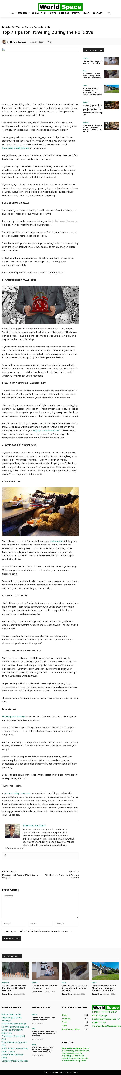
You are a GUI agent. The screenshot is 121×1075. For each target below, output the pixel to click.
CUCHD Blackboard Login (13, 1023)
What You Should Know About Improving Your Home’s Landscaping (92, 91)
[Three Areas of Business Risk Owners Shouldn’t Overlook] (15, 971)
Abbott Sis (6, 1033)
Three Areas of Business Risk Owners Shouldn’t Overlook (14, 988)
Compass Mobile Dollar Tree (14, 1061)
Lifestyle (6, 27)
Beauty (85, 102)
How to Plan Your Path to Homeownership (93, 62)
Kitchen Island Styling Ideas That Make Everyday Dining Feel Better (92, 128)
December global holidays (15, 148)
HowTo (85, 58)
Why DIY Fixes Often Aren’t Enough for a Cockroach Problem (92, 76)
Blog (84, 71)
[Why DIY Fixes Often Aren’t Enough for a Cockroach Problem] (111, 74)
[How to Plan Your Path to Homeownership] (111, 61)
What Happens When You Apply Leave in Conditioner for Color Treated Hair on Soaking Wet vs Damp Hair (92, 110)
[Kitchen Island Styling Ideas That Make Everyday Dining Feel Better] (111, 126)
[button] (109, 13)
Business (5, 982)
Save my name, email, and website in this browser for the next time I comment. (39, 931)
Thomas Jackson (18, 42)
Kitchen (86, 122)
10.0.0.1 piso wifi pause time (15, 1026)
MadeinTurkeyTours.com (17, 793)
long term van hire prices (46, 430)
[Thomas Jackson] (4, 42)
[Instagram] (5, 855)
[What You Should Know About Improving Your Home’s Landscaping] (111, 89)
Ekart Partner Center (11, 1014)
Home (85, 85)
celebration (57, 541)
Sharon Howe (7, 994)
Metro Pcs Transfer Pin (12, 1030)
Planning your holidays (13, 716)
